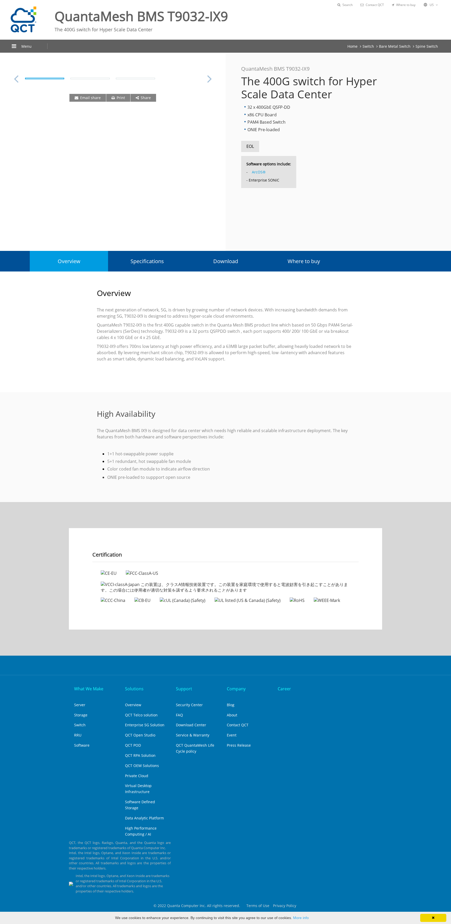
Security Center (189, 704)
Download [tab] (225, 261)
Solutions (134, 689)
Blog (230, 704)
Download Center (191, 724)
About (232, 714)
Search (347, 5)
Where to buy (406, 5)
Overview (133, 704)
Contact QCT (375, 5)
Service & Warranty (192, 735)
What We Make (88, 689)
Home (352, 46)
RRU (77, 735)
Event (231, 735)
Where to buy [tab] (304, 261)
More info (301, 918)
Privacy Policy (284, 905)
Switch (368, 46)
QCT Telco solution (141, 714)
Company (236, 689)
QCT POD (133, 745)
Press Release (239, 745)
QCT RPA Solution (140, 755)
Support (184, 689)
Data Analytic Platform (144, 818)
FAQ (179, 714)
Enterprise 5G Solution (144, 724)
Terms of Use (257, 905)
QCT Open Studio (140, 735)
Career (284, 689)
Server (79, 704)
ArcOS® (258, 172)
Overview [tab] (69, 261)
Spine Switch (427, 46)
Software (82, 745)
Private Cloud (136, 775)
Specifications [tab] (147, 261)
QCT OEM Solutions (142, 765)
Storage (80, 714)
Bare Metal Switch (395, 46)
